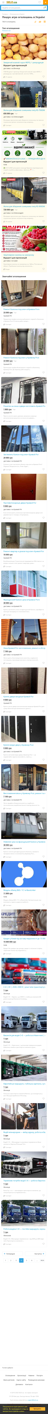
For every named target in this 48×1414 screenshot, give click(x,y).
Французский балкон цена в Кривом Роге (21, 600)
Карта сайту (21, 1380)
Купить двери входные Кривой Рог (18, 696)
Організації (21, 1375)
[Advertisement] (24, 1292)
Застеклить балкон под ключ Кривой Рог (21, 454)
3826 (42, 1260)
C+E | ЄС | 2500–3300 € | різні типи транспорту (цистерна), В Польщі (25, 987)
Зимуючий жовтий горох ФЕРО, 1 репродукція (23, 62)
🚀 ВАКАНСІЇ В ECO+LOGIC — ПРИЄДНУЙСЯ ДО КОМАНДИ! (25, 158)
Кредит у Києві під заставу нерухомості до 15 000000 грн (25, 938)
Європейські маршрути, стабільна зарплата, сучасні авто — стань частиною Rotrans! (25, 1084)
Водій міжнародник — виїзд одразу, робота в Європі (25, 1132)
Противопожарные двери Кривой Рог (19, 503)
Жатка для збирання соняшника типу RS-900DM (24, 206)
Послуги (40, 1375)
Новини (31, 1375)
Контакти (28, 1384)
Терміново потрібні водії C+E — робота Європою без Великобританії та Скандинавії (25, 1180)
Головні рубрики (7, 1368)
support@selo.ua (33, 1400)
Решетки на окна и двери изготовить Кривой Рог (24, 406)
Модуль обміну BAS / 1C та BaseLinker (19, 890)
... (37, 1260)
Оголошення (10, 1375)
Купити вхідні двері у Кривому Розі (18, 745)
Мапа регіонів (8, 1380)
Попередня (10, 1254)
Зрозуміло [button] (37, 1409)
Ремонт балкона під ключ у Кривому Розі (21, 357)
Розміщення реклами (36, 1380)
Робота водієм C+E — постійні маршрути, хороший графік (25, 1229)
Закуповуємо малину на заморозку (18, 255)
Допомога (19, 1384)
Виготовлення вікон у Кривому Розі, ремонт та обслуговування (25, 793)
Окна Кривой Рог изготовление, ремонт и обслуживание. (25, 648)
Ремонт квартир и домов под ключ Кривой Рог (23, 551)
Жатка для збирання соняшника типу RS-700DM (24, 110)
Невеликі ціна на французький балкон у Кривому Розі (25, 842)
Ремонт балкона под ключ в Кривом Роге (21, 309)
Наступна (38, 1254)
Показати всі (6, 31)
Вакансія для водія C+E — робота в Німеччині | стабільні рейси (25, 1035)
